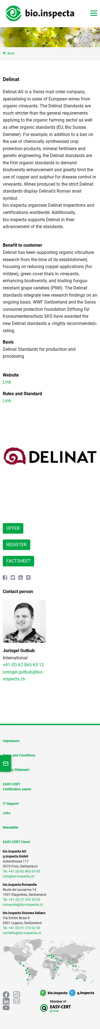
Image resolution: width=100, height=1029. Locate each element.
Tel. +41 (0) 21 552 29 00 (21, 900)
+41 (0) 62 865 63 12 (23, 664)
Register (16, 544)
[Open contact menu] (5, 763)
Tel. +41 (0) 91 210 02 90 (21, 928)
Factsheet (18, 561)
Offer (13, 528)
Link (7, 382)
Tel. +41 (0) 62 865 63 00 (21, 871)
